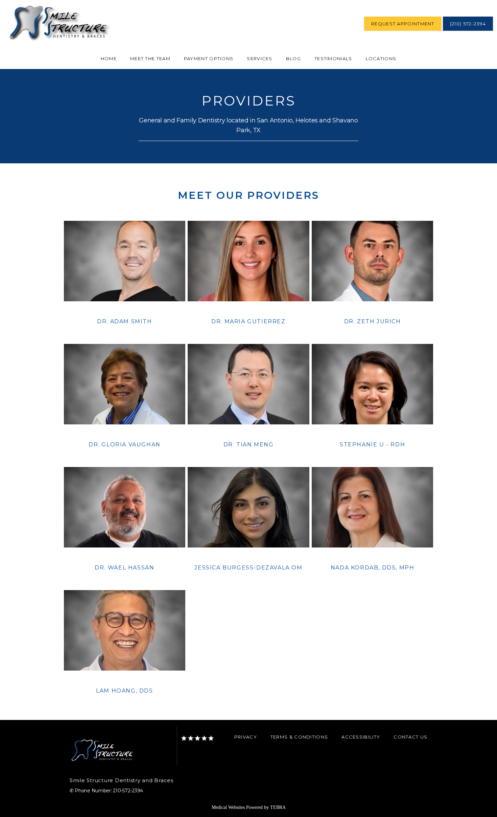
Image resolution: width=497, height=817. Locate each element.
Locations (381, 58)
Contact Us (410, 737)
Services (259, 58)
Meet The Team (150, 58)
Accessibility (360, 737)
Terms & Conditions (299, 737)
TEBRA (278, 807)
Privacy (245, 737)
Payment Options (209, 58)
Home (109, 58)
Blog (293, 58)
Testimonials (333, 58)
